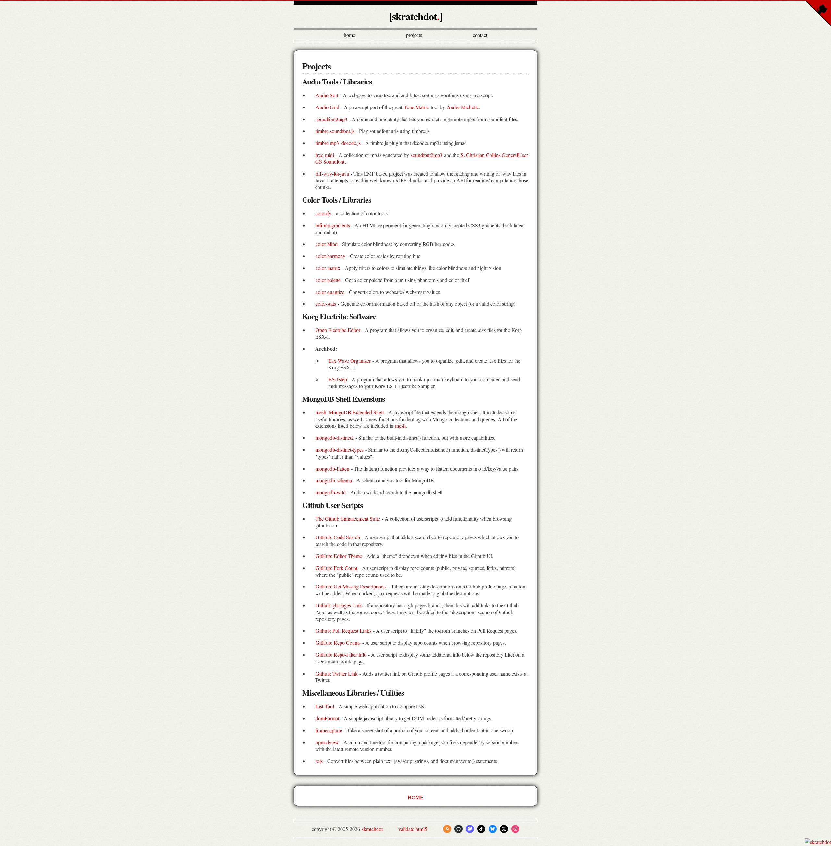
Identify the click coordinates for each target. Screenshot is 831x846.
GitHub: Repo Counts (338, 642)
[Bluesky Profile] (492, 829)
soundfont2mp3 (331, 119)
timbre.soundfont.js (335, 130)
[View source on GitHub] (0, 842)
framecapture (329, 730)
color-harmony (330, 255)
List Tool (325, 706)
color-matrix (328, 267)
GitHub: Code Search (338, 537)
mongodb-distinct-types (340, 449)
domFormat (327, 718)
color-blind (327, 243)
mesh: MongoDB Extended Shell (350, 412)
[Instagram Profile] (515, 829)
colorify (323, 213)
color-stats (326, 303)
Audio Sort (327, 95)
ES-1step (338, 379)
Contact (480, 35)
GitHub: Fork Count (336, 567)
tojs (319, 760)
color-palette (328, 279)
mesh (400, 425)
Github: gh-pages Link (339, 605)
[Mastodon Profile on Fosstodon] (469, 829)
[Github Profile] (458, 829)
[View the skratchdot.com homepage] (818, 842)
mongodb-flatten (332, 468)
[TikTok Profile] (481, 829)
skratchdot (372, 829)
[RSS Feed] (447, 829)
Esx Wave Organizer (350, 360)
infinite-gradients (333, 225)
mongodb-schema (334, 480)
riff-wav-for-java (332, 173)
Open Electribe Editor (338, 329)
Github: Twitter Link (337, 673)
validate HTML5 (412, 829)
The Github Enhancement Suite (348, 518)
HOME (415, 797)
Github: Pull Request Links (343, 630)
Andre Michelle (463, 107)
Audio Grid (327, 107)
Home (349, 35)
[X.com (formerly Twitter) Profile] (504, 829)
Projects (414, 35)
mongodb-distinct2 (335, 437)
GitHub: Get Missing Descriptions (351, 586)
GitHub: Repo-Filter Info (341, 654)
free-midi (325, 154)
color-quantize (330, 291)
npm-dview (327, 742)
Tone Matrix (416, 107)
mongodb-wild (331, 492)
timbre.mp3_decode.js (338, 142)
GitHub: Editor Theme (339, 555)
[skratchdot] (415, 16)
